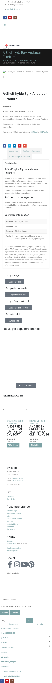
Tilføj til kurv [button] (13, 445)
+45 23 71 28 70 (17, 481)
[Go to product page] (17, 410)
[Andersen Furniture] (14, 349)
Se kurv (5, 613)
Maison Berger (12, 511)
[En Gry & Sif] (37, 349)
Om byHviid (11, 499)
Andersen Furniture (14, 513)
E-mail (25, 146)
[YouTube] (10, 17)
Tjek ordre (5, 666)
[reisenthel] (37, 373)
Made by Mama (12, 524)
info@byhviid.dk (17, 478)
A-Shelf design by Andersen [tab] (19, 157)
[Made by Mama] (14, 361)
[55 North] (14, 337)
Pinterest (19, 146)
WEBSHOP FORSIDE (11, 628)
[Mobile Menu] (5, 25)
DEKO (20, 421)
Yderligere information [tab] (31, 151)
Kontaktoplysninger (8, 662)
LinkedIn (14, 146)
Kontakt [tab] (40, 624)
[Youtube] (24, 564)
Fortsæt (15, 613)
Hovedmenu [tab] (13, 624)
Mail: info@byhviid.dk (12, 676)
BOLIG (5, 638)
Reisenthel (11, 527)
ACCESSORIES (9, 633)
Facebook (4, 146)
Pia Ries (10, 521)
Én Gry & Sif (11, 529)
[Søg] (29, 620)
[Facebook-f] (10, 564)
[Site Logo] (8, 36)
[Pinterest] (31, 564)
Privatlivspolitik (12, 551)
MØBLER (34, 132)
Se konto (10, 541)
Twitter (9, 146)
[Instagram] (15, 17)
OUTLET (4, 652)
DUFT (5, 642)
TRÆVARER (44, 132)
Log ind (6, 657)
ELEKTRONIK (8, 647)
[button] (1, 617)
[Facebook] (5, 17)
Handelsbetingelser (14, 548)
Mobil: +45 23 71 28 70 (12, 671)
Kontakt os (10, 496)
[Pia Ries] (14, 373)
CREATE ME (12, 421)
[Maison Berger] (37, 361)
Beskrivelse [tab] (13, 151)
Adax (8, 516)
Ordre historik (11, 544)
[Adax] (37, 337)
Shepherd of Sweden (14, 519)
